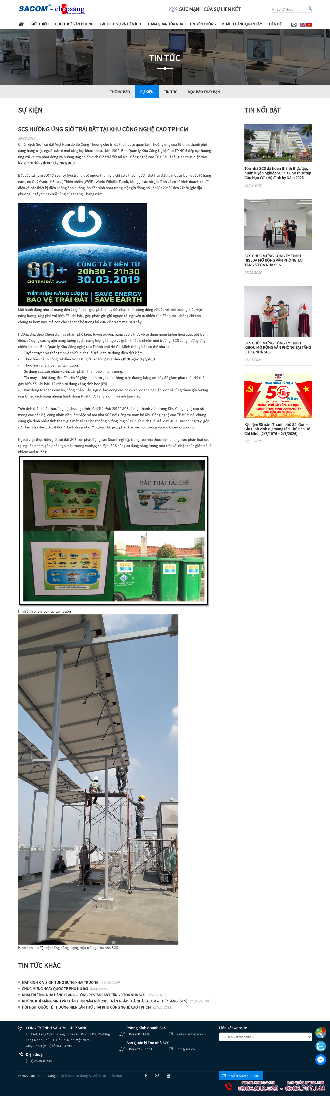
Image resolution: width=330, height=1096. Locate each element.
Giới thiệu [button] (40, 23)
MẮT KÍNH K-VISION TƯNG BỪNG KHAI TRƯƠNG (71, 982)
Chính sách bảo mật (107, 1075)
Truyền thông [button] (202, 23)
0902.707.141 (303, 1086)
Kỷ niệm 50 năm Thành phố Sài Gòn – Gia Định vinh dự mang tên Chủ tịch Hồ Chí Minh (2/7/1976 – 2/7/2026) (277, 429)
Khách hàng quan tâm (242, 23)
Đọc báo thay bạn (204, 91)
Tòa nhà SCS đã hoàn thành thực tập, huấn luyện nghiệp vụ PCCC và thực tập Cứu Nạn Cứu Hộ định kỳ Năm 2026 (277, 173)
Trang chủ (21, 23)
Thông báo (120, 91)
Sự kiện (147, 91)
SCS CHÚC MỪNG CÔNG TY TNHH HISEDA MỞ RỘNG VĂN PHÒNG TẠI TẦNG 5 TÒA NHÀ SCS (273, 260)
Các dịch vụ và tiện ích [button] (120, 23)
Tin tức (170, 91)
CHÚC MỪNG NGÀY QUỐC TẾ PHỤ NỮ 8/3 (65, 988)
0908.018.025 (255, 1086)
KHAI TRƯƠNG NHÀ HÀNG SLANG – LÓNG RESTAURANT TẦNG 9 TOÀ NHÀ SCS (94, 994)
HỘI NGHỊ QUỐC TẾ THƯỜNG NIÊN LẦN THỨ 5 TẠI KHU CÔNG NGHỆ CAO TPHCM (97, 1007)
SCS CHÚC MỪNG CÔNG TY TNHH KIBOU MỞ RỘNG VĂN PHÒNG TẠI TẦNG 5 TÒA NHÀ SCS (277, 347)
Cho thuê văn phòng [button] (74, 23)
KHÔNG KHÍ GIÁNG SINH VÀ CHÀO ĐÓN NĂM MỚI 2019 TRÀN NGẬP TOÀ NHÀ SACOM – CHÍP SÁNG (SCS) (115, 1000)
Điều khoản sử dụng (72, 1075)
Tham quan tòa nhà (165, 23)
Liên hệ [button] (275, 23)
